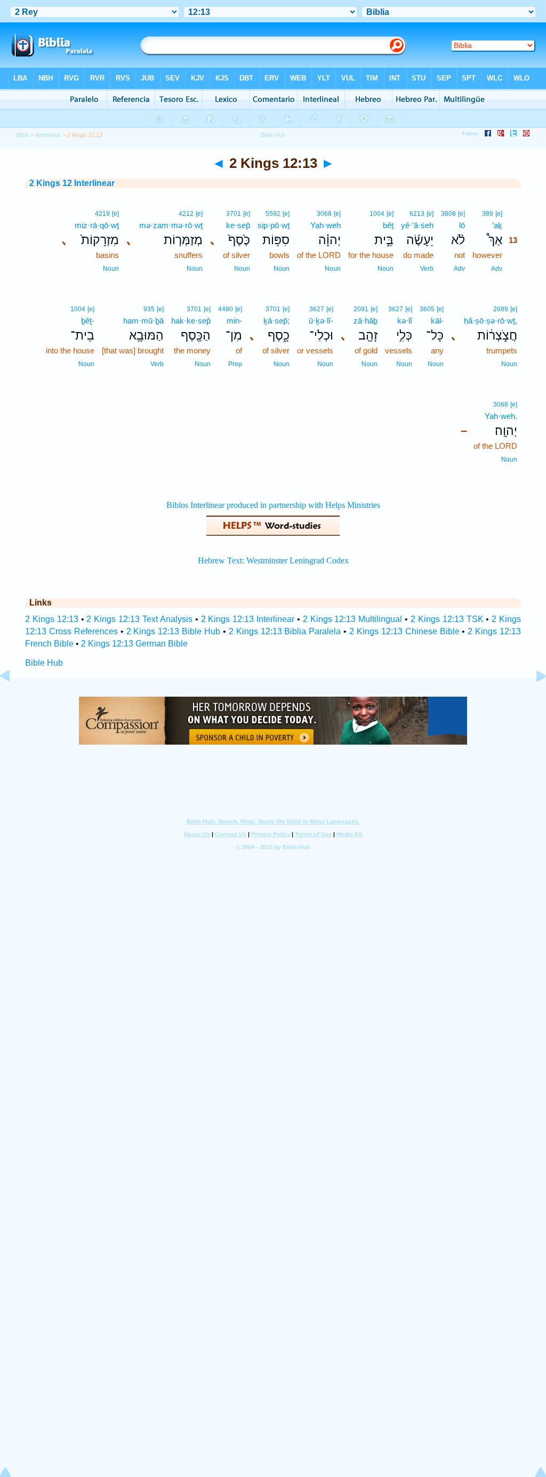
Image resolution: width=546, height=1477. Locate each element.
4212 (186, 213)
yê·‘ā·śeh (417, 225)
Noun (386, 268)
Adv (496, 268)
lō (462, 225)
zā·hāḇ (366, 320)
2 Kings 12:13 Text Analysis (139, 619)
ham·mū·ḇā (143, 320)
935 (149, 309)
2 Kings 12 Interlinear (72, 183)
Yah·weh (325, 225)
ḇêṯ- (87, 320)
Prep (235, 364)
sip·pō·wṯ (274, 225)
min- (234, 320)
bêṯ (388, 225)
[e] (498, 213)
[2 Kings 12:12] (13, 700)
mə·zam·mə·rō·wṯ (171, 225)
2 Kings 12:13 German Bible (134, 643)
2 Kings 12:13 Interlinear (248, 619)
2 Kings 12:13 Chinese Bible (404, 631)
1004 (377, 213)
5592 (273, 213)
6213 (417, 213)
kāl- (437, 320)
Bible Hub (44, 662)
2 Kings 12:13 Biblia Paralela (285, 631)
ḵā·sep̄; (276, 320)
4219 (102, 213)
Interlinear (48, 135)
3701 (233, 213)
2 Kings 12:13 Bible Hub (173, 631)
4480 (225, 309)
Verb (426, 268)
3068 (324, 213)
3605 (427, 309)
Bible (23, 135)
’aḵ (497, 225)
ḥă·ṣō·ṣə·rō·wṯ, (490, 320)
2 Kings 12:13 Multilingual (353, 619)
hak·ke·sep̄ (191, 320)
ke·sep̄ (238, 225)
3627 (395, 309)
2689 (500, 309)
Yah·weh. (501, 416)
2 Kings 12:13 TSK (447, 619)
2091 (361, 309)
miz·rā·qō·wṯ (97, 225)
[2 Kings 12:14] (532, 700)
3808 (448, 213)
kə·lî (404, 320)
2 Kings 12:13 (51, 619)
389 (487, 213)
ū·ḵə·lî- (321, 320)
